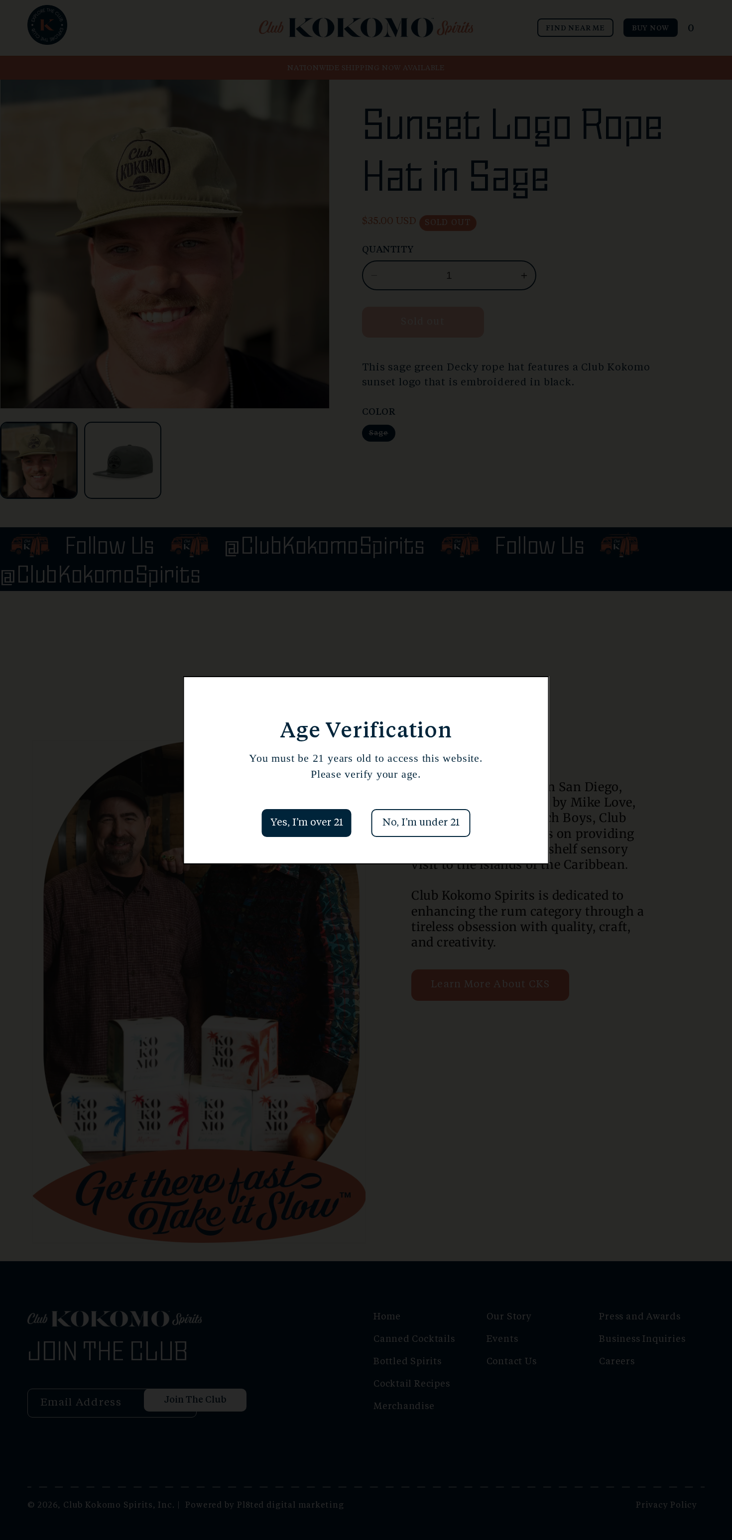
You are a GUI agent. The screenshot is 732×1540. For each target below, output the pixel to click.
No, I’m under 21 (421, 823)
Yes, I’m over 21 (306, 823)
